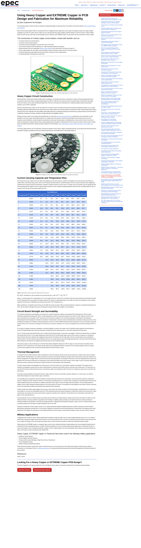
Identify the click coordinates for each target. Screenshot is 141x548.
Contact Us (121, 5)
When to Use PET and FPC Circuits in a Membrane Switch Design (111, 116)
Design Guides (111, 5)
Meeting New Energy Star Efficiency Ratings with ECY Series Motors (110, 197)
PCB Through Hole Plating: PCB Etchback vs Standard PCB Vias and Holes (110, 49)
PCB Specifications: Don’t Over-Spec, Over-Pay (111, 110)
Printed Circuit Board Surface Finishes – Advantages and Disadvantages (111, 191)
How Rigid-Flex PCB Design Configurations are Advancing (109, 120)
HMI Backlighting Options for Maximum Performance (111, 164)
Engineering (93, 5)
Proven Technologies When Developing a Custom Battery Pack (112, 79)
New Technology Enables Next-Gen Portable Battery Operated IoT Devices (111, 129)
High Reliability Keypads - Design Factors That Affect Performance (112, 188)
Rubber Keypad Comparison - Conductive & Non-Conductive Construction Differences (112, 168)
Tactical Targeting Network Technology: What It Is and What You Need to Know (111, 123)
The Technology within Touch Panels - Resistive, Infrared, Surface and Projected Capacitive (112, 201)
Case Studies (100, 2)
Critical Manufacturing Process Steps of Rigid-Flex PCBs (111, 32)
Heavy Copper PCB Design (38, 10)
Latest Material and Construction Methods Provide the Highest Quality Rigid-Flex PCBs (112, 180)
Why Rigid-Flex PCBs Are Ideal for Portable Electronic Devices (110, 59)
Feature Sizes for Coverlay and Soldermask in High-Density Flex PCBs (111, 19)
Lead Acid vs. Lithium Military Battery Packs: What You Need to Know (110, 113)
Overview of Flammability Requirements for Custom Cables (111, 106)
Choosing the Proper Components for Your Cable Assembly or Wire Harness (111, 172)
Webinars (89, 2)
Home (18, 10)
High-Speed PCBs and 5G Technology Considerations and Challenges (111, 72)
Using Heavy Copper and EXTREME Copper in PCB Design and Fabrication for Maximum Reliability (111, 176)
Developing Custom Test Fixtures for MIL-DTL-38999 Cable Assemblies (112, 45)
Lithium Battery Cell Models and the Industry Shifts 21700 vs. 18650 (110, 53)
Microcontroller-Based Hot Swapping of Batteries (111, 38)
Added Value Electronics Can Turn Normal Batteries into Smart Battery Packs (112, 184)
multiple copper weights (45, 48)
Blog (84, 2)
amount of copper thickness (64, 116)
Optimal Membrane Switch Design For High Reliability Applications (111, 194)
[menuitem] (77, 5)
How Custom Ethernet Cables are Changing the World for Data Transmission (110, 103)
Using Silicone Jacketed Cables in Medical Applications (110, 82)
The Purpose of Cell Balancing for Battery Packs (112, 25)
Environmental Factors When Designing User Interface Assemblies (111, 133)
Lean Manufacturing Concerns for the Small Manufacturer (110, 143)
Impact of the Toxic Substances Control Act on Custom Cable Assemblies (111, 56)
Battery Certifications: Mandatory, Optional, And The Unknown (109, 92)
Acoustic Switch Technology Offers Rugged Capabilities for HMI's (110, 155)
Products (102, 5)
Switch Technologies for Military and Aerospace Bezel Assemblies (110, 76)
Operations (84, 5)
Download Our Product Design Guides (111, 208)
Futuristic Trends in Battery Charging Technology (110, 158)
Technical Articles (26, 10)
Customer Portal (116, 2)
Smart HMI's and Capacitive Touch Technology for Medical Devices (110, 146)
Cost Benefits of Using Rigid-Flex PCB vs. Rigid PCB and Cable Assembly (112, 86)
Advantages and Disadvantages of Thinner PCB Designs (110, 42)
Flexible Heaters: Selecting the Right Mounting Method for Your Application (111, 99)
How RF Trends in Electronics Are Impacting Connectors (110, 126)
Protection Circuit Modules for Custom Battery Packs (111, 66)
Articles (80, 2)
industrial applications (43, 448)
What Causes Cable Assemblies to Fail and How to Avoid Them (111, 35)
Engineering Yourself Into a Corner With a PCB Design (112, 63)
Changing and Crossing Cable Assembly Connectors (111, 139)
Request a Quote (24, 470)
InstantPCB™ (132, 5)
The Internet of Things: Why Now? (110, 148)
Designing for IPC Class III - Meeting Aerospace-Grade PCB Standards (110, 22)
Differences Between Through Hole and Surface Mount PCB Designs (111, 95)
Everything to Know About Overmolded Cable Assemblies (111, 151)
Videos (94, 2)
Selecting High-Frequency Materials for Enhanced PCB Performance (111, 29)
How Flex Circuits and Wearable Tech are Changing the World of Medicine (112, 136)
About (76, 5)
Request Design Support (42, 470)
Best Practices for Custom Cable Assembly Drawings (109, 69)
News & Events (108, 2)
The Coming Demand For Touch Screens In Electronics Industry (111, 89)
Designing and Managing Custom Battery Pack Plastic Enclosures (112, 161)
